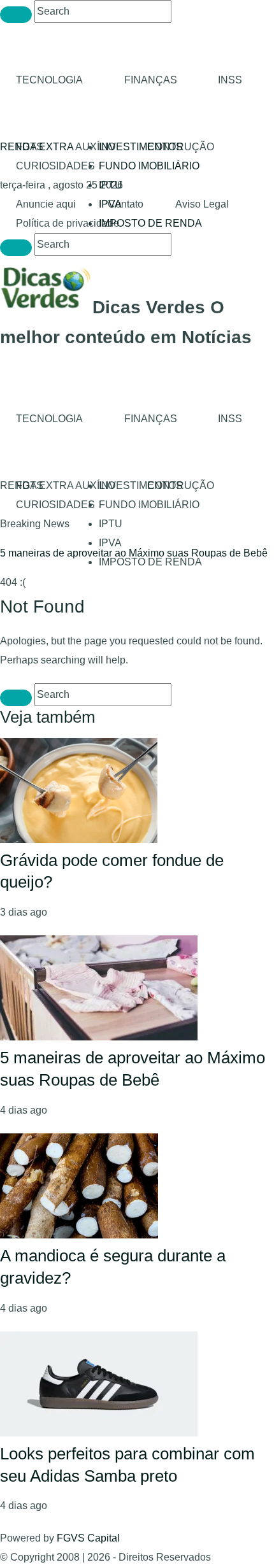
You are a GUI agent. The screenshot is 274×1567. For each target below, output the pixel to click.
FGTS (29, 146)
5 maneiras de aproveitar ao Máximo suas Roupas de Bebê (134, 553)
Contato (125, 204)
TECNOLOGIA (49, 79)
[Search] (16, 14)
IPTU (110, 185)
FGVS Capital (88, 1538)
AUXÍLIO (95, 146)
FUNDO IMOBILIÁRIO (149, 165)
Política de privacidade (67, 223)
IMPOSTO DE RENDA (150, 223)
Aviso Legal (202, 204)
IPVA (110, 542)
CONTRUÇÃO (180, 146)
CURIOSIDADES (55, 165)
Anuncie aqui (46, 204)
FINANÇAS (150, 79)
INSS (230, 79)
